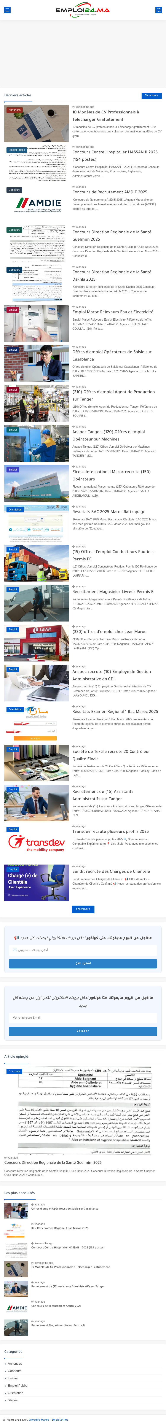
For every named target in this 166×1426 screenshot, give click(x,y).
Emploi (13, 1378)
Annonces (15, 1363)
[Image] (16, 1211)
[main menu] (7, 10)
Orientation (15, 1393)
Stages (13, 1400)
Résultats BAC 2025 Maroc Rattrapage (108, 512)
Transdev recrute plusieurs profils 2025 (110, 832)
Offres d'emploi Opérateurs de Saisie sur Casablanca (65, 1209)
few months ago (85, 106)
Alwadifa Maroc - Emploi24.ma (49, 1420)
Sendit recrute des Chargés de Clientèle (111, 872)
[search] (158, 10)
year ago (81, 186)
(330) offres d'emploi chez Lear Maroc (109, 632)
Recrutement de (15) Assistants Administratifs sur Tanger (68, 1286)
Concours (15, 1371)
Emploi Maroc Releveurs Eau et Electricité (112, 312)
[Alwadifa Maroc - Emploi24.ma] (83, 9)
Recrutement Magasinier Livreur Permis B (113, 592)
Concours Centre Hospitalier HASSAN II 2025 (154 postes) (68, 1248)
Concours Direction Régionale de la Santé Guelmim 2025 (53, 1163)
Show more (151, 95)
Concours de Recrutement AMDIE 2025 (109, 192)
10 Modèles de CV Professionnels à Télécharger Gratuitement (70, 1267)
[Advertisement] (83, 54)
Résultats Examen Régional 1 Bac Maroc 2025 (115, 712)
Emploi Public (17, 1385)
